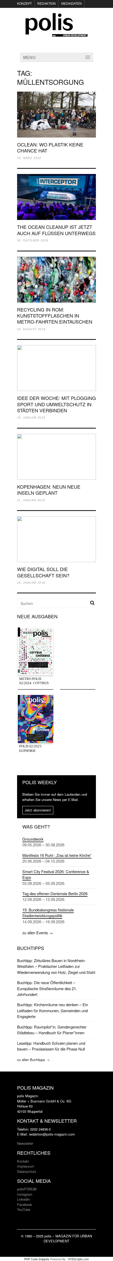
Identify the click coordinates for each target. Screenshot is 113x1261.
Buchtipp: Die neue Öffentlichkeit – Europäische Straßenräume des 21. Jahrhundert (47, 988)
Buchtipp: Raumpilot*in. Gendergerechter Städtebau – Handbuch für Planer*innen (51, 1029)
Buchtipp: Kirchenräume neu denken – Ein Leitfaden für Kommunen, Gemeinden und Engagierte (52, 1010)
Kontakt (23, 1161)
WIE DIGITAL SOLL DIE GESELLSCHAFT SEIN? (43, 572)
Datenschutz (26, 1171)
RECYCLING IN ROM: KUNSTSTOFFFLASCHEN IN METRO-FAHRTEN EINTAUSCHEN (54, 315)
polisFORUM (27, 1188)
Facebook (24, 1204)
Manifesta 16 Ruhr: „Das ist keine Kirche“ (56, 855)
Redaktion (46, 4)
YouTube (23, 1209)
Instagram (24, 1194)
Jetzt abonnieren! (38, 810)
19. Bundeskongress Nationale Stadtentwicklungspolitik (48, 912)
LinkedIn (23, 1199)
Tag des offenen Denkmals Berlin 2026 (55, 893)
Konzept (24, 4)
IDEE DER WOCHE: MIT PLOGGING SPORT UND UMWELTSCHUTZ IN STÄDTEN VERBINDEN (56, 404)
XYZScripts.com (78, 1259)
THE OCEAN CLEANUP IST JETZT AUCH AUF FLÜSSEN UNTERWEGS (56, 229)
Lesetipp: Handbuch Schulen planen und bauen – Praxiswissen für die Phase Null (51, 1046)
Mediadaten (71, 4)
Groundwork (32, 839)
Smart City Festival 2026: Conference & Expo (55, 874)
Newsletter (25, 1143)
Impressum (25, 1166)
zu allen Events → (37, 932)
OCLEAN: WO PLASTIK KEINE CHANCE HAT (50, 147)
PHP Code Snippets (36, 1259)
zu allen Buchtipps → (33, 1059)
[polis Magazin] (56, 33)
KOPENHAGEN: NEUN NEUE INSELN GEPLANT (48, 489)
